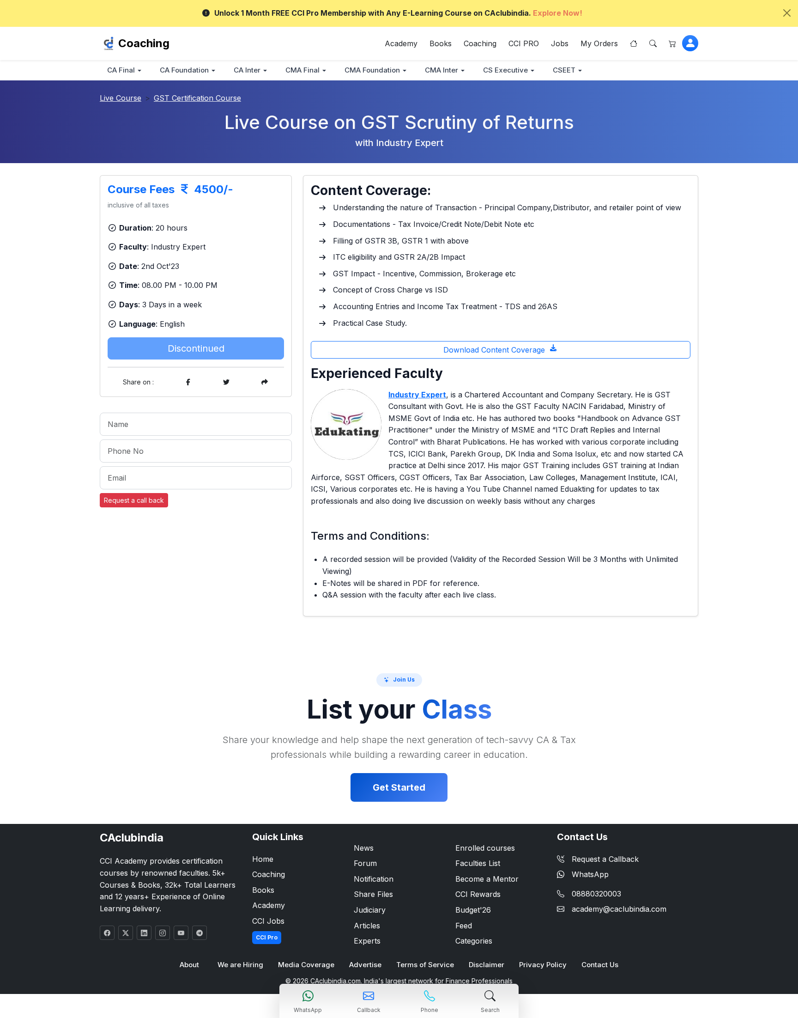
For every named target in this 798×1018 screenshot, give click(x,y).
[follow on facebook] (107, 933)
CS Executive (505, 70)
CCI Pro (267, 937)
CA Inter (247, 70)
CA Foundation (184, 70)
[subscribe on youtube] (181, 933)
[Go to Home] (633, 43)
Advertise (365, 964)
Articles (367, 925)
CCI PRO (523, 43)
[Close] (787, 13)
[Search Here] (653, 43)
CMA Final (302, 70)
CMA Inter (441, 70)
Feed (463, 925)
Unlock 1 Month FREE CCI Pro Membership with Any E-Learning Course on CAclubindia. (398, 13)
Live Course (120, 98)
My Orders (599, 43)
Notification (373, 879)
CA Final (121, 70)
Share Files (373, 894)
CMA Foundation (372, 70)
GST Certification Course (197, 98)
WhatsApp (590, 874)
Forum (365, 863)
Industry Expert (417, 394)
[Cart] (672, 43)
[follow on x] (125, 933)
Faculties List (477, 863)
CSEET (564, 70)
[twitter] (226, 382)
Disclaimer (486, 964)
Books (440, 43)
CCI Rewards (478, 894)
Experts (367, 940)
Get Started (399, 787)
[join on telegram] (199, 933)
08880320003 (596, 893)
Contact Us (599, 964)
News (364, 848)
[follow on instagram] (162, 933)
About (189, 964)
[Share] (264, 382)
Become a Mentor (487, 879)
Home (262, 859)
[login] (690, 43)
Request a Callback (605, 859)
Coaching (143, 43)
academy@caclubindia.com (619, 909)
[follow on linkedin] (144, 933)
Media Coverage (306, 964)
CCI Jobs (268, 921)
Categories (473, 940)
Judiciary (370, 909)
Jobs (559, 43)
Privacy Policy (543, 964)
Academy (401, 43)
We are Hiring (240, 964)
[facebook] (188, 382)
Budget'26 (473, 909)
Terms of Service (425, 964)
